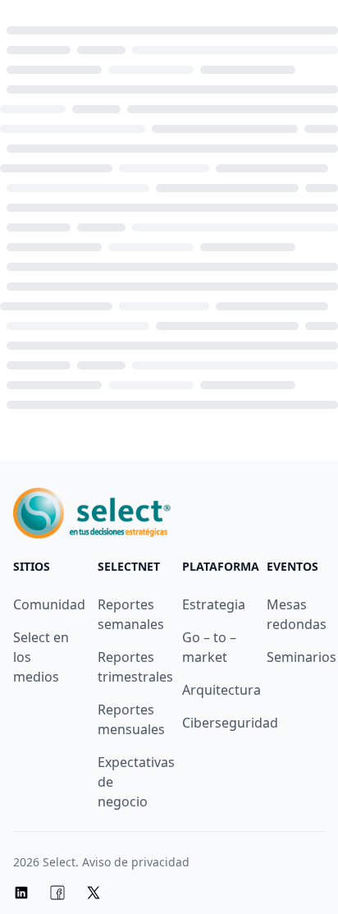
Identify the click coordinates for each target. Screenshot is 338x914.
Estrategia (213, 604)
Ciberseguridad (230, 723)
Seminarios (301, 657)
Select (59, 862)
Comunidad (49, 604)
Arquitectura (221, 690)
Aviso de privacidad (136, 862)
